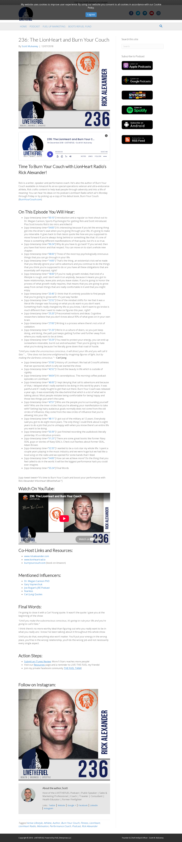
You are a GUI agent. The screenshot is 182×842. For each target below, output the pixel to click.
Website (61, 805)
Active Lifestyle (35, 822)
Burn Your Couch (70, 822)
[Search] (161, 26)
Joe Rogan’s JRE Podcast (37, 587)
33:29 (51, 339)
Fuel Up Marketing (54, 26)
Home (23, 26)
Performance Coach (60, 826)
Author (56, 822)
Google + (72, 805)
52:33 (51, 448)
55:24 (51, 468)
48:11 (51, 418)
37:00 (51, 362)
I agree (91, 14)
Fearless (28, 591)
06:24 (51, 244)
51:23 (51, 438)
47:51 (51, 402)
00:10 (51, 217)
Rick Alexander (90, 826)
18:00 (51, 273)
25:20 (51, 313)
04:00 (51, 227)
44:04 (51, 375)
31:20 (51, 330)
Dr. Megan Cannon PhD (36, 581)
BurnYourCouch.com (30, 199)
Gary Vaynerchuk (33, 584)
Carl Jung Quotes (33, 594)
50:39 (51, 431)
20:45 (51, 293)
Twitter (52, 805)
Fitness (84, 822)
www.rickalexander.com (36, 556)
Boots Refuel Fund (79, 26)
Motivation (42, 826)
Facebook (83, 805)
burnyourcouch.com (35, 562)
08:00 (51, 254)
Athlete (47, 822)
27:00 (51, 323)
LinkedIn (94, 805)
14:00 (51, 260)
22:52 (51, 300)
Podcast (35, 26)
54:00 (51, 458)
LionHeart (94, 822)
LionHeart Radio (27, 826)
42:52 (51, 369)
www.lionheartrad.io (35, 559)
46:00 (51, 382)
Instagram (48, 808)
